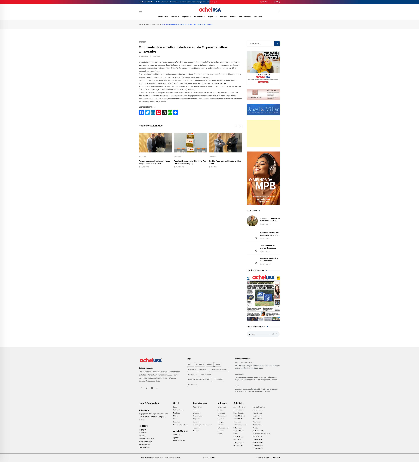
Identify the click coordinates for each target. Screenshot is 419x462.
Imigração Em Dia (259, 407)
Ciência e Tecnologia (180, 425)
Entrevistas (143, 432)
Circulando (237, 422)
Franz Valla (237, 440)
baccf (190, 364)
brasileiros (192, 369)
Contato (177, 457)
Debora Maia (238, 428)
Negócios (211, 16)
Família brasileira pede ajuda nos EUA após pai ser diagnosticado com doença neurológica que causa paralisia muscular (256, 379)
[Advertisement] (263, 133)
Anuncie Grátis (149, 457)
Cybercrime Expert (240, 425)
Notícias (142, 420)
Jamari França (258, 410)
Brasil (237, 362)
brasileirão (203, 369)
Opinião (255, 428)
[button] (236, 126)
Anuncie (196, 431)
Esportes (176, 422)
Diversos (221, 425)
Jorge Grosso (257, 413)
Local (237, 386)
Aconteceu (177, 435)
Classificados (200, 403)
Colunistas (239, 403)
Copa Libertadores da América (199, 379)
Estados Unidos (247, 362)
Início (142, 457)
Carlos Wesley (238, 419)
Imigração (144, 410)
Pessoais (257, 16)
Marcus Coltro (258, 419)
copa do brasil (206, 374)
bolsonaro (200, 364)
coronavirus (218, 379)
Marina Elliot (257, 422)
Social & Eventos (179, 441)
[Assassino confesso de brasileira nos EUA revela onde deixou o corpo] (252, 220)
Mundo (175, 416)
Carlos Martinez (239, 416)
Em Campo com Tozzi (146, 439)
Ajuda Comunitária (145, 442)
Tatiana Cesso (258, 448)
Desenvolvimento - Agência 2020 (268, 458)
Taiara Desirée (258, 445)
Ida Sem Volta (238, 446)
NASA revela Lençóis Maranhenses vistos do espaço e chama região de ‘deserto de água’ (186, 2)
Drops (236, 434)
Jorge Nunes (257, 416)
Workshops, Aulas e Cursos (240, 16)
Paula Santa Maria (259, 431)
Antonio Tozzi (238, 410)
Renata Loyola (258, 439)
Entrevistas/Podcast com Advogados (152, 417)
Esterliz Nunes (239, 437)
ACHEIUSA (144, 56)
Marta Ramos (257, 425)
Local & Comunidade (149, 403)
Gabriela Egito (238, 443)
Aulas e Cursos (223, 428)
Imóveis (174, 16)
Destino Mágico (239, 431)
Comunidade (239, 374)
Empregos (186, 16)
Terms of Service (169, 457)
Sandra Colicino (258, 442)
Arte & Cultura (180, 431)
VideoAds (222, 403)
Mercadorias (198, 16)
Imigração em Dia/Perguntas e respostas (153, 414)
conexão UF (192, 374)
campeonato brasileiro (219, 369)
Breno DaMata (239, 413)
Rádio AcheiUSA (144, 445)
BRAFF (209, 364)
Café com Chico (144, 447)
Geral (147, 24)
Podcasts (144, 426)
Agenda (176, 438)
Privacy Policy (159, 457)
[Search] (279, 11)
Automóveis (162, 16)
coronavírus (192, 384)
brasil (218, 364)
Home (141, 24)
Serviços (223, 16)
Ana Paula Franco (240, 407)
